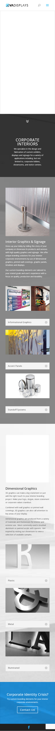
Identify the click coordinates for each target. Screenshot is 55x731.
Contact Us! (27, 710)
